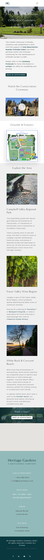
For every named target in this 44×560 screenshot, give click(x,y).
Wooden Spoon (22, 396)
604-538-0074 (22, 477)
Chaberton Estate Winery (17, 319)
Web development (13, 548)
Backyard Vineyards (17, 312)
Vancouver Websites (30, 548)
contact (9, 66)
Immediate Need (22, 531)
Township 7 (31, 309)
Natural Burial (22, 511)
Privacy (22, 545)
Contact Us (30, 543)
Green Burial (22, 514)
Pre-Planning (22, 527)
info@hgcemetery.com (22, 481)
